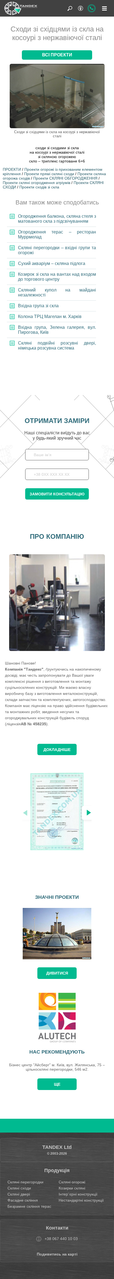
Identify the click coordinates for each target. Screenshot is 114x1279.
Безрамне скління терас (29, 1206)
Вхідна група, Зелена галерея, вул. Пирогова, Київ (57, 330)
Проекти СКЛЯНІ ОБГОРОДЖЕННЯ (65, 178)
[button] (89, 813)
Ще (57, 1084)
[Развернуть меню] (104, 8)
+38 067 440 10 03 (61, 1238)
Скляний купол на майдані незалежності (57, 292)
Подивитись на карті (57, 1254)
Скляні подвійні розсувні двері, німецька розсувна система (57, 345)
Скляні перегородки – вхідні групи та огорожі (57, 250)
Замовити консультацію (57, 494)
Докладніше (57, 749)
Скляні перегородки (25, 1182)
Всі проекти (57, 54)
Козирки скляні (72, 1188)
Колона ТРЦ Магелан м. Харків (50, 316)
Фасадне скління (22, 1200)
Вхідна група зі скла (38, 305)
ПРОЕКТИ (12, 169)
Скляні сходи (19, 1188)
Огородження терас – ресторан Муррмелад (57, 234)
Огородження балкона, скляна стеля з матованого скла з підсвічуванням (57, 219)
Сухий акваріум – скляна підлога (51, 263)
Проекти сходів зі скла (39, 187)
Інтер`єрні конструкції (78, 1194)
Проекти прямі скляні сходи (49, 174)
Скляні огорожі (72, 1182)
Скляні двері (18, 1194)
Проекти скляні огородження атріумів (36, 182)
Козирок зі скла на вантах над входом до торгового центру (57, 277)
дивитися (57, 973)
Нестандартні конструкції (81, 1200)
